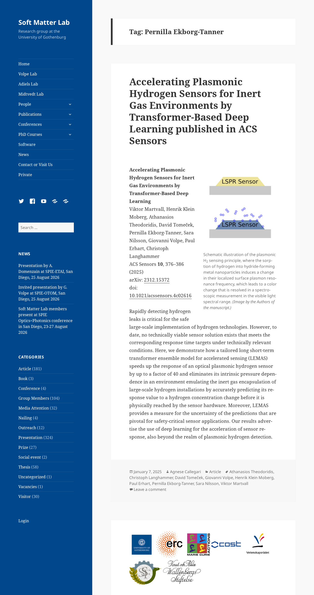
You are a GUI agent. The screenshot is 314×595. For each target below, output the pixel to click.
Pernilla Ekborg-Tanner (173, 483)
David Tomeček (189, 477)
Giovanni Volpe (219, 477)
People (24, 104)
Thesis (24, 467)
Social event (29, 457)
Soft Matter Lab (44, 22)
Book (22, 378)
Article (24, 368)
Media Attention (33, 408)
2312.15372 (157, 280)
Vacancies (27, 486)
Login (23, 521)
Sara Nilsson (207, 483)
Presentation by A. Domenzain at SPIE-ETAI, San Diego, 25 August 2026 (45, 271)
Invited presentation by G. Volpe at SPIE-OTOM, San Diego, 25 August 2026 (42, 293)
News (23, 154)
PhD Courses (30, 134)
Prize (23, 447)
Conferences (30, 124)
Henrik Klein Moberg (254, 477)
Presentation (30, 437)
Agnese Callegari (185, 471)
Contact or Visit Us (35, 164)
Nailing (25, 418)
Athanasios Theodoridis (251, 471)
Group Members (33, 398)
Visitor (24, 496)
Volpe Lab (27, 74)
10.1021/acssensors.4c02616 (160, 295)
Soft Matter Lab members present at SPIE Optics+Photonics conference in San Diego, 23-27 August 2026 (45, 320)
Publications (29, 114)
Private (25, 174)
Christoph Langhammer (151, 477)
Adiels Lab (28, 84)
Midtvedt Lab (31, 94)
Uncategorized (32, 477)
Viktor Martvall (234, 483)
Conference (29, 388)
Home (24, 64)
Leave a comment (150, 489)
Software (27, 144)
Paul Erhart (139, 483)
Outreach (27, 427)
